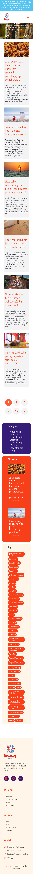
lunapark (12, 583)
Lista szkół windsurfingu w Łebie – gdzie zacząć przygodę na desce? (16, 187)
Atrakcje (14, 434)
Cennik (8, 802)
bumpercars (13, 559)
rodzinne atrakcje (15, 619)
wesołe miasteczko (16, 658)
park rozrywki (14, 599)
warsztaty (12, 654)
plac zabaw (13, 607)
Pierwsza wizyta (12, 799)
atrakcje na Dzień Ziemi (15, 554)
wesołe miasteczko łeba (16, 663)
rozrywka (12, 623)
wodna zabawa (14, 683)
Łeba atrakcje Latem (16, 697)
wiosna (11, 675)
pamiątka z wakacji (16, 595)
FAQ (7, 824)
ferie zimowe (13, 579)
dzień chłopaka (14, 563)
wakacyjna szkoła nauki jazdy (15, 649)
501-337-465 (12, 858)
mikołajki (12, 587)
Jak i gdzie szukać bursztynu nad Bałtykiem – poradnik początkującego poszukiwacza (15, 70)
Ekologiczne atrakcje (16, 575)
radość (11, 615)
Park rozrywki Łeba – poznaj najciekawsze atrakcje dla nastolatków (16, 358)
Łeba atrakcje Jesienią (16, 438)
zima (19, 687)
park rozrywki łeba (16, 603)
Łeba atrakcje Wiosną (16, 444)
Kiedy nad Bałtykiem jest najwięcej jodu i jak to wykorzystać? (16, 244)
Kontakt (9, 830)
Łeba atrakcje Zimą (16, 712)
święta (11, 720)
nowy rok (12, 591)
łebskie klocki (14, 716)
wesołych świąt (14, 668)
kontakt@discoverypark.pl (17, 854)
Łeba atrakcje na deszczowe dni (15, 702)
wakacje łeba (14, 644)
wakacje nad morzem (13, 639)
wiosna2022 (13, 679)
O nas (8, 821)
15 (17, 410)
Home (6, 36)
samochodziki (14, 627)
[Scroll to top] (27, 879)
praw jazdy (13, 611)
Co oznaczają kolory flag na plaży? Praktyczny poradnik (16, 131)
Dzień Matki (13, 571)
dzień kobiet (13, 567)
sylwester (12, 635)
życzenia (19, 720)
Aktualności (15, 431)
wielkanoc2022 (14, 671)
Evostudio (9, 866)
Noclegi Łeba (11, 827)
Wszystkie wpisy (22, 36)
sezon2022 (13, 631)
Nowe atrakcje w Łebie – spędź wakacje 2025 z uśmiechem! (14, 300)
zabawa (12, 687)
